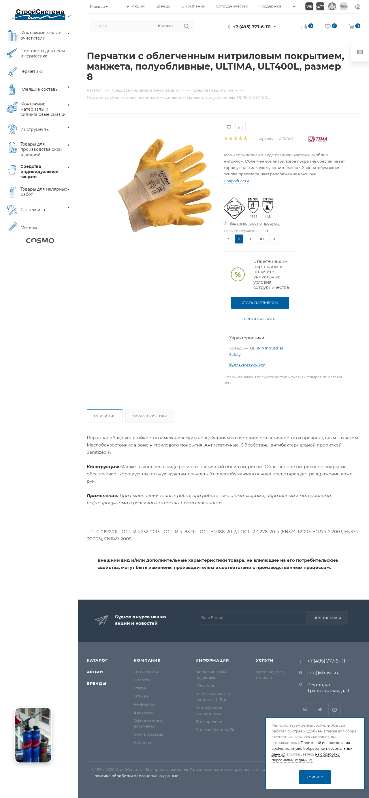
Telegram (320, 710)
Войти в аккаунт (260, 319)
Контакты (143, 742)
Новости (142, 680)
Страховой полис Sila (216, 729)
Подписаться (327, 618)
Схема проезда (148, 734)
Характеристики (150, 416)
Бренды (96, 683)
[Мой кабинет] (357, 7)
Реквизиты (144, 704)
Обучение (205, 685)
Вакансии (143, 712)
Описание (104, 416)
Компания (147, 660)
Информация (212, 660)
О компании (146, 671)
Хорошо (314, 777)
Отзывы (141, 696)
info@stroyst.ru (323, 672)
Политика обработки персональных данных (134, 775)
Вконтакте (305, 710)
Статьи (140, 688)
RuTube (334, 710)
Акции (95, 671)
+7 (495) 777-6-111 (252, 26)
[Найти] (186, 26)
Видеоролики (209, 721)
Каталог (97, 660)
